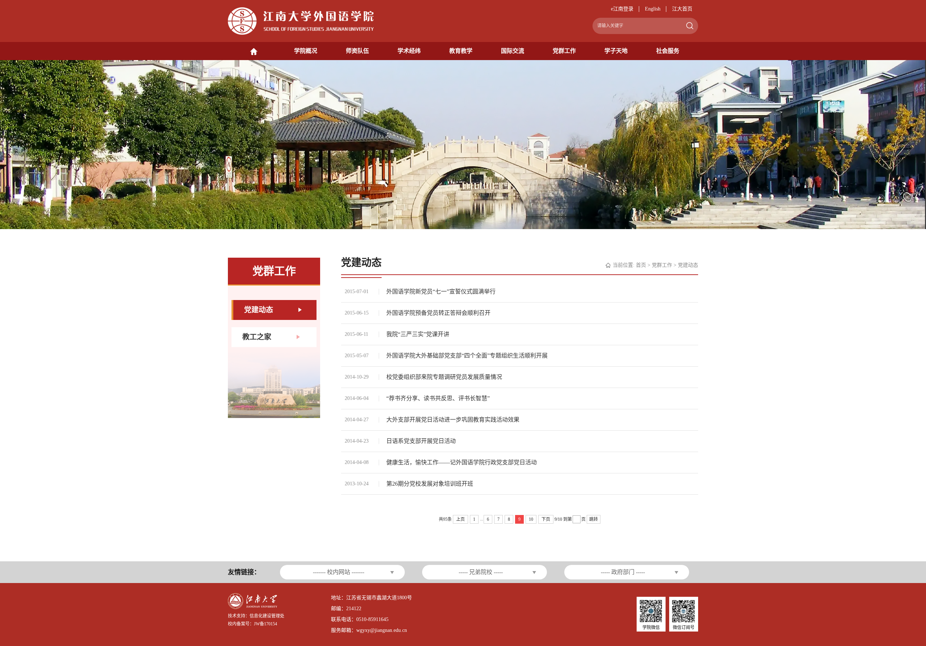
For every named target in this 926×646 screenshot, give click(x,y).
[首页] (254, 51)
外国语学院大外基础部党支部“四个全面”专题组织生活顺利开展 (467, 355)
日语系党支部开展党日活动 (421, 441)
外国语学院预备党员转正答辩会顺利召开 (438, 313)
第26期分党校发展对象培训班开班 (429, 484)
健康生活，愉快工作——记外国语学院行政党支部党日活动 (461, 462)
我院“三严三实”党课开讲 (417, 334)
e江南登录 (622, 9)
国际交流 (512, 51)
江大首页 (682, 9)
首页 (641, 265)
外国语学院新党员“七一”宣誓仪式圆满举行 (441, 291)
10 (531, 519)
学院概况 (305, 51)
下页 (545, 519)
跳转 (593, 519)
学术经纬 (409, 51)
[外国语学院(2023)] (301, 20)
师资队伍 (357, 51)
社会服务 (667, 51)
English (652, 9)
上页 (460, 519)
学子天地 (616, 51)
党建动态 (688, 265)
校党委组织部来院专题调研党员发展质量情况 (444, 377)
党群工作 (564, 51)
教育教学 (460, 51)
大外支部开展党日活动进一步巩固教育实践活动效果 (452, 420)
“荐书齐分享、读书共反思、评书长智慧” (438, 398)
